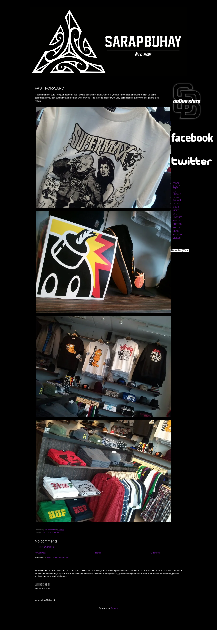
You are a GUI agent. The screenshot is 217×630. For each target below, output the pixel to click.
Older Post (155, 553)
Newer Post (40, 553)
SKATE (176, 231)
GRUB (176, 207)
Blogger (114, 608)
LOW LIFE (177, 217)
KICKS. (176, 210)
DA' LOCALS (48, 532)
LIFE (175, 214)
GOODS (57, 532)
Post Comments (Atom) (57, 558)
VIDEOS (177, 238)
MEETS (176, 221)
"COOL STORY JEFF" (176, 185)
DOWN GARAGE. (177, 198)
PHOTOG (177, 224)
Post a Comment (46, 547)
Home (98, 553)
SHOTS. (176, 227)
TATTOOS (177, 234)
